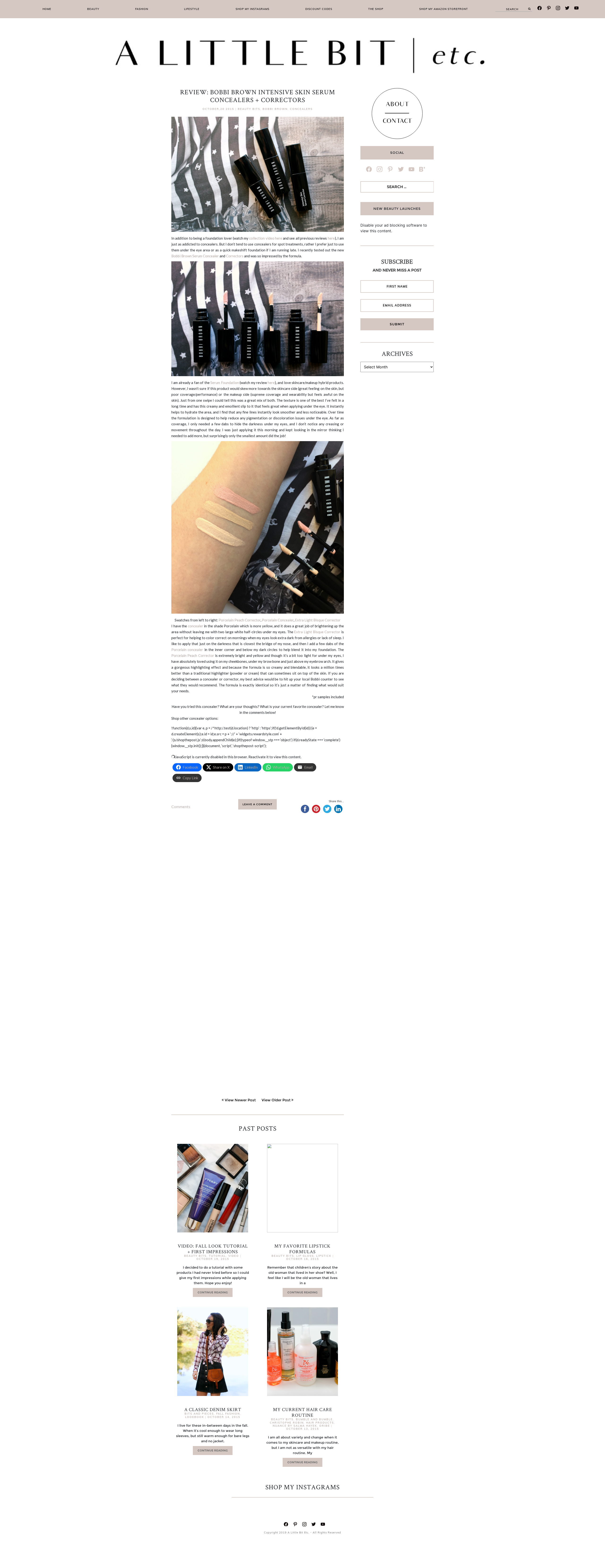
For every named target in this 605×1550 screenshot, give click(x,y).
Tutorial (217, 1255)
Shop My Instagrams (252, 9)
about (397, 104)
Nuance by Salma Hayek (295, 1425)
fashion (141, 9)
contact (397, 121)
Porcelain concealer (187, 649)
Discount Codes (318, 9)
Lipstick (323, 1255)
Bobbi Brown (275, 109)
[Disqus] (257, 891)
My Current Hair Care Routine (302, 1412)
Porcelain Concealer (278, 620)
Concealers (301, 109)
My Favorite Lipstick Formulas (302, 1249)
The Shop (375, 9)
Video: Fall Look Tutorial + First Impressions (213, 1249)
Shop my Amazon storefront (443, 9)
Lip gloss (305, 1255)
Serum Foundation (224, 382)
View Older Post (276, 1100)
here (331, 238)
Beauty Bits (249, 109)
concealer (195, 626)
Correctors (234, 256)
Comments (180, 806)
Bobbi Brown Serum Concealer (195, 256)
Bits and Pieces (199, 1413)
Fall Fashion (228, 1413)
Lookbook (194, 1417)
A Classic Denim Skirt (212, 1409)
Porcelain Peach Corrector (239, 620)
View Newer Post (240, 1100)
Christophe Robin (287, 1422)
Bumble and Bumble (314, 1419)
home (47, 9)
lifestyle (191, 9)
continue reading (213, 1292)
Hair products (320, 1422)
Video (233, 1255)
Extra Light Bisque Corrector (318, 620)
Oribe (324, 1425)
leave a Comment (257, 804)
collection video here (265, 238)
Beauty (93, 9)
